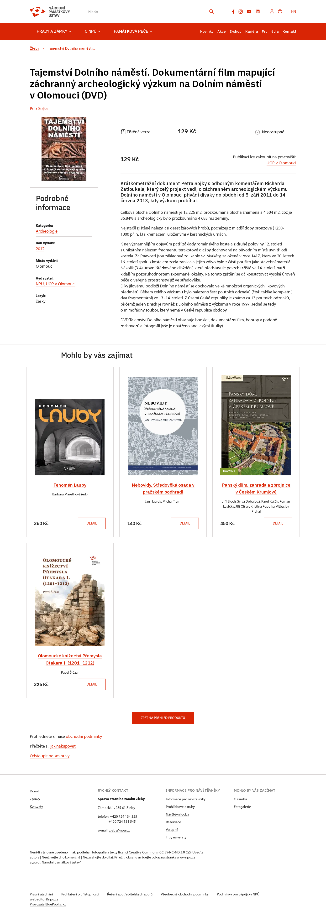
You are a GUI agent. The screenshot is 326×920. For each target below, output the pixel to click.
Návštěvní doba (177, 814)
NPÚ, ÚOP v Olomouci (55, 283)
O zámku (240, 799)
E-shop (236, 31)
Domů (34, 791)
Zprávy (35, 798)
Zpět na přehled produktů (163, 717)
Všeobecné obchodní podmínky (185, 894)
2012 (40, 248)
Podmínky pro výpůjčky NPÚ (238, 894)
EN (293, 11)
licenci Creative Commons (138, 852)
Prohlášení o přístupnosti (80, 894)
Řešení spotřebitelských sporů (130, 894)
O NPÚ (90, 31)
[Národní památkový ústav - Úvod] (50, 11)
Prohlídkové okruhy (180, 806)
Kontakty (36, 806)
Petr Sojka (39, 108)
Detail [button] (92, 523)
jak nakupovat (63, 746)
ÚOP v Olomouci (281, 163)
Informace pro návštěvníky (185, 799)
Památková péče (131, 31)
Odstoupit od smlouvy (49, 756)
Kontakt (289, 31)
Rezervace (173, 822)
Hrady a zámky (52, 31)
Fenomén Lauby (69, 485)
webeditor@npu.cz (44, 899)
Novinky (207, 31)
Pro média (270, 31)
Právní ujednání (42, 894)
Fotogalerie (242, 806)
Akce (221, 31)
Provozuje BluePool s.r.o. (48, 904)
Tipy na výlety (176, 837)
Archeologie (47, 231)
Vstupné (172, 829)
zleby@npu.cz (119, 830)
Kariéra (251, 31)
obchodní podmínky (84, 736)
